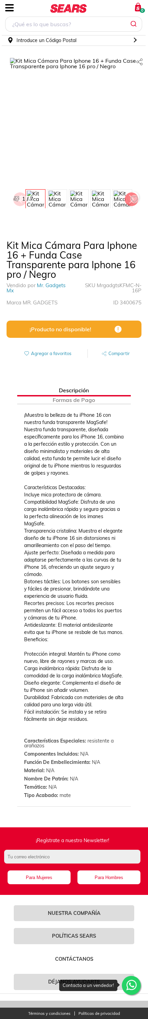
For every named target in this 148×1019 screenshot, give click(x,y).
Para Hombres (109, 877)
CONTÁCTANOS (74, 959)
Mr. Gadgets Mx (36, 288)
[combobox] (74, 25)
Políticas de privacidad (99, 1014)
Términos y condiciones (49, 1014)
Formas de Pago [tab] (74, 399)
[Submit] (134, 24)
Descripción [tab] (74, 390)
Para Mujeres (39, 877)
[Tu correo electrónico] (74, 860)
